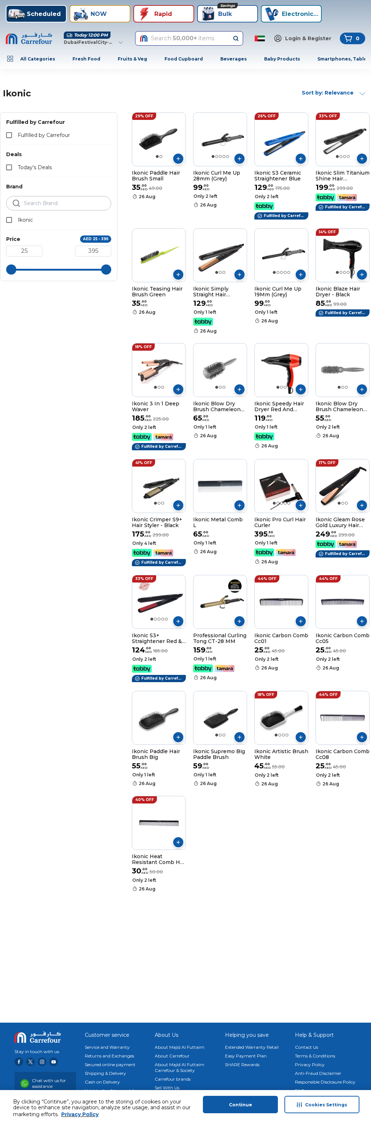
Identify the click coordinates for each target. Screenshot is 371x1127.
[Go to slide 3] (220, 156)
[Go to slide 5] (227, 156)
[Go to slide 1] (157, 156)
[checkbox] (9, 135)
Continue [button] (240, 1104)
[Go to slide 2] (160, 156)
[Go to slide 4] (223, 156)
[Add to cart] (178, 158)
